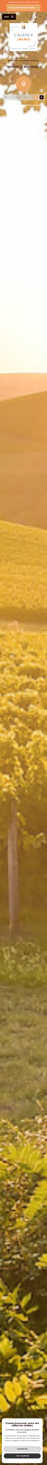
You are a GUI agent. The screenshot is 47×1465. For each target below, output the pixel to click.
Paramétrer (22, 1449)
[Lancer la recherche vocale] (24, 83)
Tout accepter (22, 1456)
